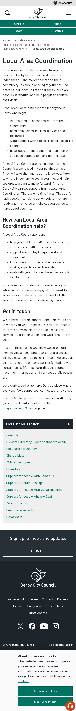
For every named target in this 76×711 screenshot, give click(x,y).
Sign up (52, 551)
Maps (59, 606)
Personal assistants (20, 510)
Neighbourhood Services (20, 408)
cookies (23, 681)
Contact (47, 599)
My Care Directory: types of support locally (36, 442)
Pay (19, 31)
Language (34, 606)
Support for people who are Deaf (29, 496)
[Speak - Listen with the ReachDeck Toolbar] (70, 706)
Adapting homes (17, 503)
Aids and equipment (20, 462)
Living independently (15, 48)
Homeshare (14, 517)
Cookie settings (45, 701)
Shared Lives (15, 455)
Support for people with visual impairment (36, 489)
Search (7, 13)
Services (68, 13)
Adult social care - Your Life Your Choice (26, 44)
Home (6, 40)
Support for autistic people (25, 483)
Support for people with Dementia (30, 476)
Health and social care (28, 40)
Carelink (12, 435)
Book (57, 24)
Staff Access (38, 613)
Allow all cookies (45, 691)
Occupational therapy (21, 449)
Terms (33, 599)
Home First (14, 469)
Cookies (62, 599)
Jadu (69, 644)
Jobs (48, 606)
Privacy (18, 606)
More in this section (22, 424)
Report (57, 31)
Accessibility (17, 599)
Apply (19, 24)
